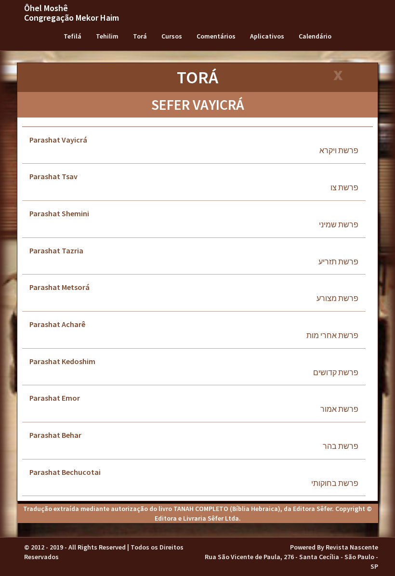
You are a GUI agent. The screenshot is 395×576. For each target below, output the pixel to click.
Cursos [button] (171, 36)
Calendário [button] (315, 36)
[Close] (337, 76)
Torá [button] (140, 36)
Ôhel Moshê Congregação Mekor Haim (71, 12)
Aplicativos (267, 36)
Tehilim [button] (107, 36)
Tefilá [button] (72, 36)
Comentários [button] (216, 36)
